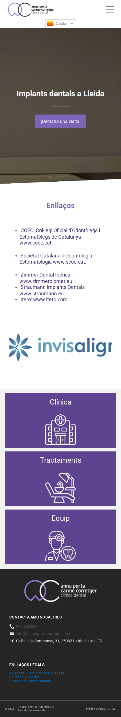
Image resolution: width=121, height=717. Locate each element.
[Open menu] (110, 10)
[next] (104, 347)
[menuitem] (19, 673)
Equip (60, 518)
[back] (16, 347)
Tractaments (60, 460)
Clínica (60, 402)
